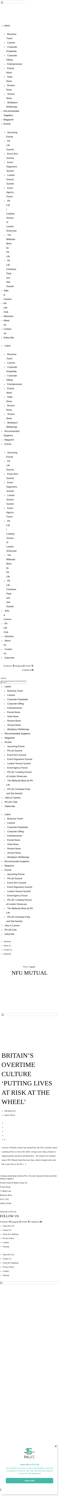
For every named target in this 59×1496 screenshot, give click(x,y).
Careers (11, 43)
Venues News (14, 725)
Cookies (6, 1242)
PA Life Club (6, 307)
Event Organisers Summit (11, 166)
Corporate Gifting (15, 703)
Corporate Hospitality (17, 699)
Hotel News (13, 716)
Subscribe (9, 337)
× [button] (55, 1446)
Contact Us (8, 950)
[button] (3, 674)
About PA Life (8, 1226)
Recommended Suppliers (17, 733)
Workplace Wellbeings (18, 729)
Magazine (8, 119)
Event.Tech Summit (16, 755)
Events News (13, 712)
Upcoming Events (16, 746)
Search (3, 678)
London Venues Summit (10, 179)
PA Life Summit (14, 751)
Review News (14, 721)
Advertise (8, 316)
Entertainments (14, 64)
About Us (7, 946)
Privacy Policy (8, 1238)
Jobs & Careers (13, 797)
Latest (8, 686)
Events (8, 742)
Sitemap (6, 1247)
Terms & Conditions (11, 1234)
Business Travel (15, 691)
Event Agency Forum (10, 192)
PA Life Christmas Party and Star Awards (11, 273)
